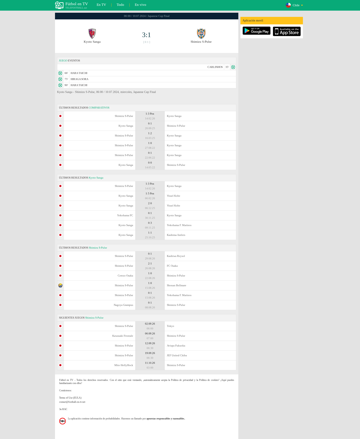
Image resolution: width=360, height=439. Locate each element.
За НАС (63, 409)
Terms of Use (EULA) (70, 397)
